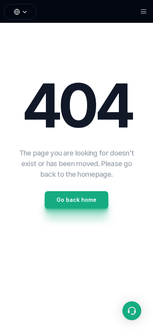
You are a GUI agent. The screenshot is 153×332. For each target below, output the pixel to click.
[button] (131, 310)
